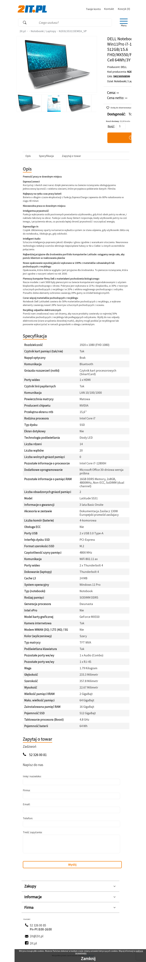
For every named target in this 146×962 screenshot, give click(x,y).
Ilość (111, 126)
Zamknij (88, 958)
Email (26, 804)
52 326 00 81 (38, 755)
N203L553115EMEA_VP (73, 31)
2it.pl (23, 31)
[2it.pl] (33, 9)
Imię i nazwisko (32, 776)
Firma (26, 790)
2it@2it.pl (36, 936)
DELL (124, 67)
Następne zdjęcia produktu (94, 102)
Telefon (27, 818)
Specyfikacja (46, 156)
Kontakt (109, 9)
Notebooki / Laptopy (43, 31)
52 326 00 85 (38, 925)
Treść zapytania (32, 832)
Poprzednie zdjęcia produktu (19, 102)
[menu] (124, 22)
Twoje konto (93, 9)
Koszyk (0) (124, 9)
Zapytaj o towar (71, 156)
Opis (28, 156)
